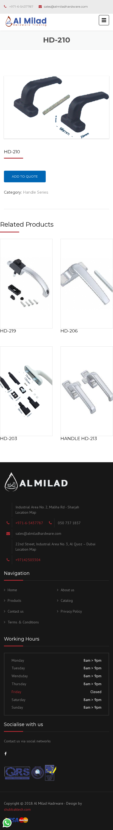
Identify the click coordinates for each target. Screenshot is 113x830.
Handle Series (35, 192)
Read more (26, 282)
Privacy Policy (71, 611)
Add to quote (25, 176)
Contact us (16, 611)
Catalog (67, 600)
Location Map (26, 512)
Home (12, 590)
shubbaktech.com (17, 809)
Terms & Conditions (23, 622)
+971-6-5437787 (21, 6)
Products (14, 600)
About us (67, 590)
